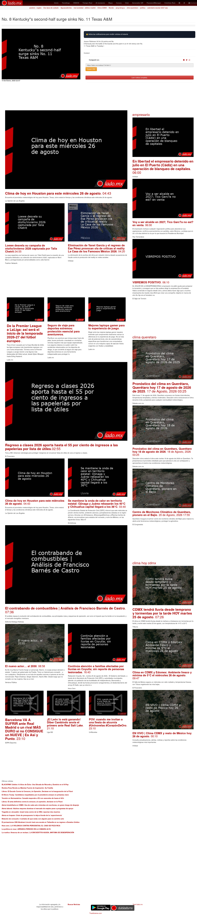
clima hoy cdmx (144, 562)
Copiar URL (91, 69)
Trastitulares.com (95, 913)
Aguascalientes (66, 8)
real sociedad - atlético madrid (84, 8)
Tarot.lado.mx (138, 904)
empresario (141, 114)
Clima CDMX (102, 8)
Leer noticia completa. (140, 77)
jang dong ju (120, 8)
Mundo (111, 8)
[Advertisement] (66, 281)
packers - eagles (35, 8)
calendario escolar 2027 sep (157, 8)
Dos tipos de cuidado (51, 8)
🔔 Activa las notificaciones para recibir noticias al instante (107, 34)
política (142, 8)
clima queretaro (132, 8)
